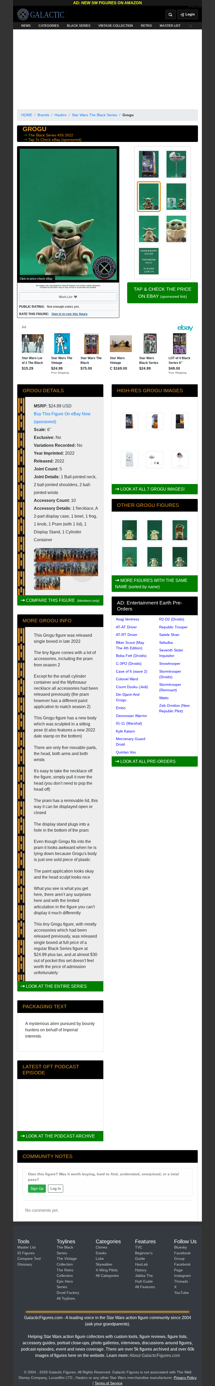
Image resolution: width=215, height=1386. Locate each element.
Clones (101, 1247)
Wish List (75, 297)
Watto (164, 698)
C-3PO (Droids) (129, 663)
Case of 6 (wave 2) (131, 671)
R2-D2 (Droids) (171, 619)
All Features (145, 1287)
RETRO (146, 26)
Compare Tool (29, 1258)
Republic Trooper (173, 627)
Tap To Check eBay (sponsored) (55, 139)
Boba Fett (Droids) (131, 656)
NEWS (26, 26)
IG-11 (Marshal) (129, 723)
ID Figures (26, 1253)
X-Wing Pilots (107, 1270)
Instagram (182, 1275)
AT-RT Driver (126, 635)
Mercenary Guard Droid (130, 741)
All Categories (107, 1275)
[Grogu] (129, 530)
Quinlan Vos (126, 752)
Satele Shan (169, 635)
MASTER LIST (170, 26)
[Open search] (170, 14)
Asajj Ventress (127, 619)
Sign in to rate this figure (69, 314)
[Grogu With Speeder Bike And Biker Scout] (180, 530)
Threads (181, 1281)
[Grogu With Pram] (180, 557)
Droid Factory (68, 1293)
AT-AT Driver (126, 627)
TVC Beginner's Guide (144, 1253)
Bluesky (180, 1247)
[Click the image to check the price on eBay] (68, 214)
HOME (26, 115)
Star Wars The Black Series (94, 115)
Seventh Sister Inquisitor (171, 653)
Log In (55, 1188)
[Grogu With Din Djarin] (154, 530)
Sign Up (37, 1188)
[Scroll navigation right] (191, 25)
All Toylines (66, 1298)
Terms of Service (108, 1383)
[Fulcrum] (195, 7)
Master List (26, 1247)
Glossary (24, 1264)
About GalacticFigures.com (155, 1355)
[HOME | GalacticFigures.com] (42, 14)
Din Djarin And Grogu (127, 697)
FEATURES (196, 26)
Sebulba (166, 642)
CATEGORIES (49, 26)
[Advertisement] (107, 68)
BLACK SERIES (78, 26)
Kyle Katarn (125, 731)
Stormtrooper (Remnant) (170, 687)
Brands (43, 115)
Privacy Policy (185, 1378)
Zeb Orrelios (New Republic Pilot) (174, 708)
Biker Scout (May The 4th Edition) (130, 645)
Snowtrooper (169, 663)
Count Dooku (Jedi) (132, 687)
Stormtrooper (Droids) (170, 674)
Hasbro (61, 115)
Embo (121, 708)
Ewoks (101, 1253)
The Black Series (42, 135)
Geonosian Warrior (131, 716)
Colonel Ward (127, 679)
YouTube (181, 1293)
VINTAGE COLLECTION (115, 26)
